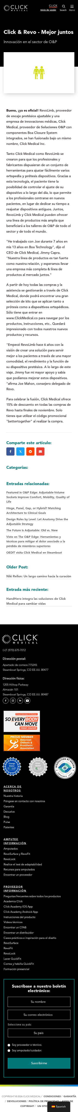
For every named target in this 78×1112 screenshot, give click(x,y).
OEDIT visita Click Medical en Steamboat (34, 552)
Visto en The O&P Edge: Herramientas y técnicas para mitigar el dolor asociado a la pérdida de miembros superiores (35, 541)
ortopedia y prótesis (21, 176)
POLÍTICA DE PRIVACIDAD (44, 1101)
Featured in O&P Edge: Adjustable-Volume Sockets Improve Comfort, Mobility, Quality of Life (37, 497)
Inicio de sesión (48, 9)
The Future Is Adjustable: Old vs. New (32, 530)
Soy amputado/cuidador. (27, 1050)
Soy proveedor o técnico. (27, 1044)
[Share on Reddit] (30, 451)
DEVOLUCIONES (16, 1101)
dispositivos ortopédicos (49, 307)
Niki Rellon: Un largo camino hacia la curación (38, 571)
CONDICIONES (52, 1096)
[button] (6, 701)
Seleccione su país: (20, 1024)
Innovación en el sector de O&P (30, 41)
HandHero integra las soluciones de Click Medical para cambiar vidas (36, 596)
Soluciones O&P (53, 127)
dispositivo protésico (26, 367)
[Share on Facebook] (10, 451)
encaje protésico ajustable (31, 116)
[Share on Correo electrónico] (40, 451)
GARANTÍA (69, 1096)
